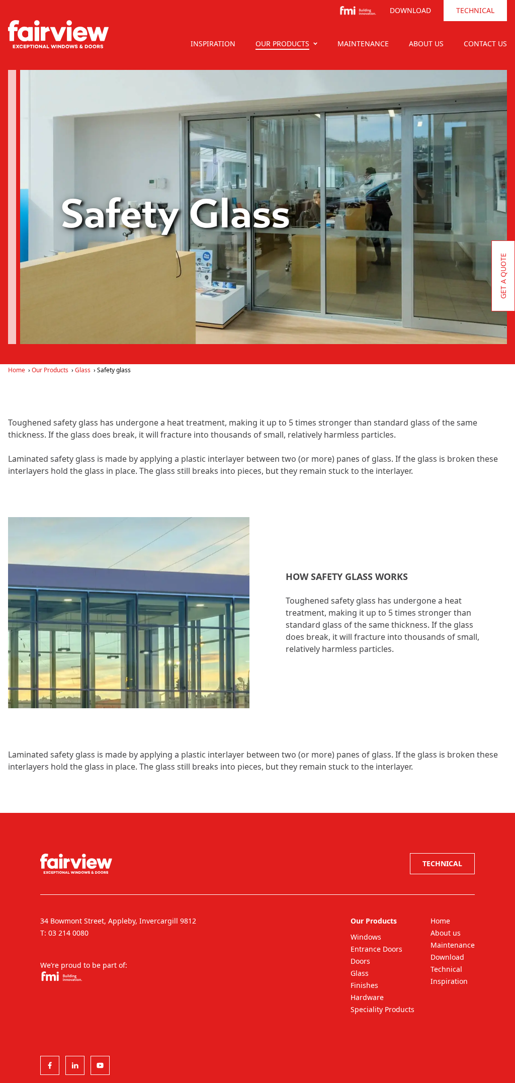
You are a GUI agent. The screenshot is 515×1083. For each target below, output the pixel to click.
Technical (475, 10)
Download (410, 10)
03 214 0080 (68, 933)
